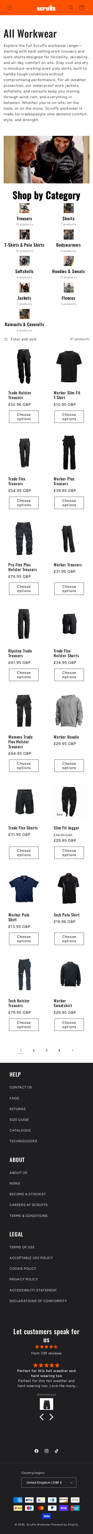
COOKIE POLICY (23, 1269)
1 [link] (21, 1050)
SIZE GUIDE (19, 1120)
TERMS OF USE (22, 1247)
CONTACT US (21, 1087)
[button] (9, 7)
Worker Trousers (68, 564)
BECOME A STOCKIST (28, 1194)
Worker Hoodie (66, 737)
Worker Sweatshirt (63, 1003)
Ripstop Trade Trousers (20, 653)
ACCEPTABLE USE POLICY (31, 1258)
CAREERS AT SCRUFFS (29, 1205)
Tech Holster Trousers (19, 1003)
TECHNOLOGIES (23, 1141)
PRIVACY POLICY (24, 1279)
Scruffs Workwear (38, 1524)
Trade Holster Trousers (19, 395)
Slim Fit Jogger (66, 827)
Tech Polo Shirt (67, 914)
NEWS (15, 1183)
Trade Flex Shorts (23, 827)
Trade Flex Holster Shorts (66, 653)
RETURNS (18, 1109)
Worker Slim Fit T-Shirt (67, 395)
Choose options (24, 416)
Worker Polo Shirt (19, 917)
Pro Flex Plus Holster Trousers (22, 567)
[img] (46, 1346)
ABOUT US (18, 1173)
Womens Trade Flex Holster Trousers (20, 742)
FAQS (14, 1098)
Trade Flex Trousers (16, 481)
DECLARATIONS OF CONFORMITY (38, 1301)
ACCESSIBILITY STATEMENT (33, 1290)
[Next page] (72, 1050)
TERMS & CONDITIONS (29, 1216)
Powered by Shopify (64, 1524)
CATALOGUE (20, 1130)
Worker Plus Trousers (64, 481)
